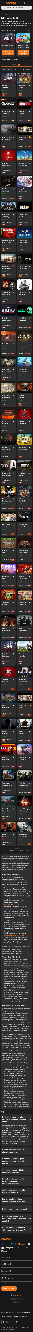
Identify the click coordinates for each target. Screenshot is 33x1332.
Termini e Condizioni (6, 1316)
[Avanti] (27, 850)
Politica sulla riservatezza (8, 1312)
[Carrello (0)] (29, 3)
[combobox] (16, 8)
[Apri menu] (3, 3)
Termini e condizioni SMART (21, 1316)
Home (2, 14)
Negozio (7, 14)
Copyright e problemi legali (24, 1312)
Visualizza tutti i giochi (25, 30)
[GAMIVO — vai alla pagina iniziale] (11, 3)
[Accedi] (24, 3)
